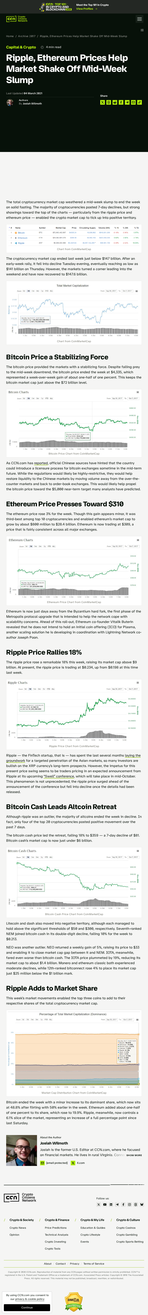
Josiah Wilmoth (32, 103)
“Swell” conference (59, 776)
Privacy (74, 1263)
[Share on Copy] (139, 102)
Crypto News (18, 1227)
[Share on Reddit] (115, 102)
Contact (61, 1263)
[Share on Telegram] (127, 102)
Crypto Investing (55, 1241)
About (47, 1263)
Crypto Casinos (125, 1227)
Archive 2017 (26, 36)
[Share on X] (102, 102)
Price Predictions (55, 1227)
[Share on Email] (133, 102)
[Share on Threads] (108, 102)
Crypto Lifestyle (90, 1234)
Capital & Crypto (21, 47)
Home (10, 36)
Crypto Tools (52, 1248)
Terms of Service (93, 1263)
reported (41, 463)
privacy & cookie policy (29, 1299)
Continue (27, 1307)
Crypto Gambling (126, 1234)
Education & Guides (93, 1227)
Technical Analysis (56, 1234)
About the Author (50, 1137)
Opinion (14, 1234)
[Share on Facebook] (121, 102)
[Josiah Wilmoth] (21, 1150)
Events (85, 1241)
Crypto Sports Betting (129, 1241)
